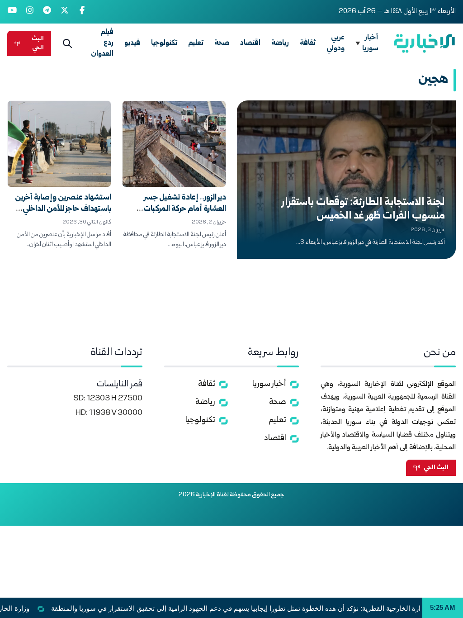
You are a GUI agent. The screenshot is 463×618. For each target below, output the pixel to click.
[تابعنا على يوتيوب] (12, 11)
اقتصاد (250, 43)
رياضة (280, 43)
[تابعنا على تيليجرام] (47, 11)
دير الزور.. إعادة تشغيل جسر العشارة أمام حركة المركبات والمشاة (184, 209)
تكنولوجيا (164, 43)
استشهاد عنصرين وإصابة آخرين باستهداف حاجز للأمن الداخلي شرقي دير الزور (63, 209)
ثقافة (308, 43)
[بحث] (67, 43)
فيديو (132, 43)
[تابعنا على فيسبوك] (82, 11)
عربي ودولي (335, 43)
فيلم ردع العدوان (102, 43)
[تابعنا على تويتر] (65, 11)
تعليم (195, 43)
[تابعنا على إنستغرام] (30, 11)
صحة (221, 43)
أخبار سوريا (370, 43)
